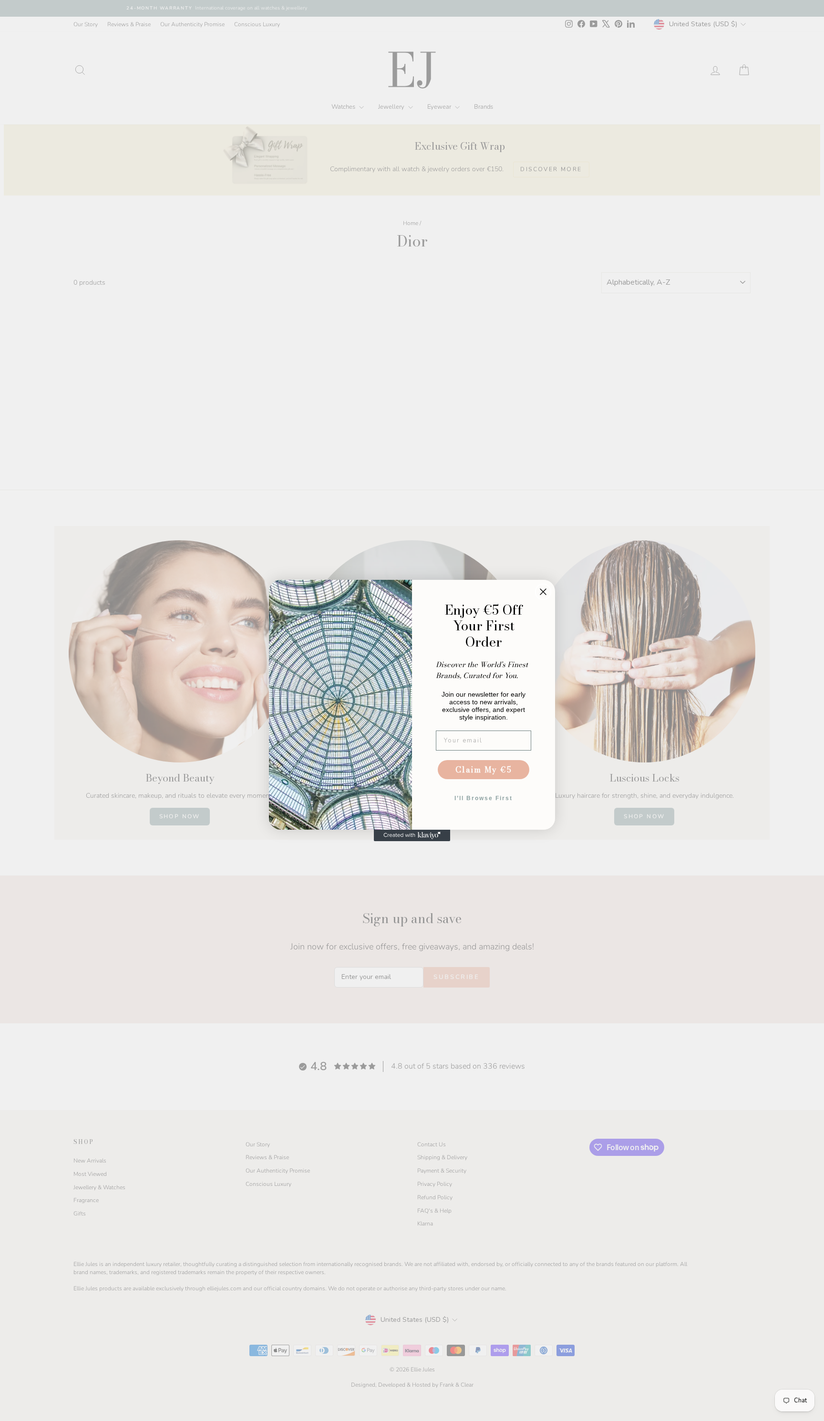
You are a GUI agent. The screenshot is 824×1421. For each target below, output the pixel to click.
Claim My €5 (483, 769)
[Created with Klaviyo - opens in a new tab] (412, 835)
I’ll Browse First (483, 798)
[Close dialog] (543, 592)
